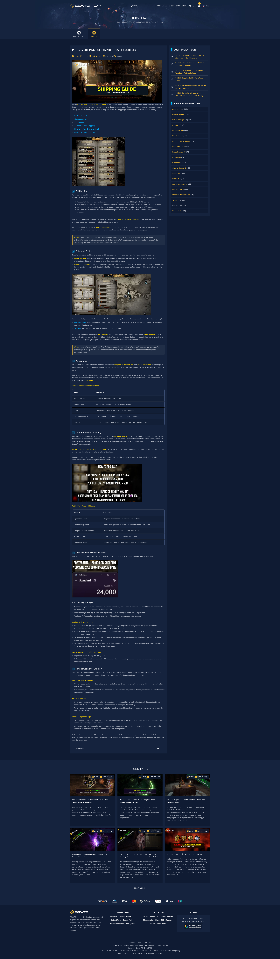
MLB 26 (175, 125)
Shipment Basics (80, 119)
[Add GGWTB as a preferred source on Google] (193, 926)
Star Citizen (176, 136)
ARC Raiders (177, 109)
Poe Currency (79, 36)
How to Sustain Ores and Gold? (86, 129)
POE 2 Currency (166, 920)
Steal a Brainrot (178, 147)
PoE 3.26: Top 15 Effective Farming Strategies (185, 854)
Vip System (130, 924)
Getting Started (80, 116)
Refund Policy (116, 920)
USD (207, 6)
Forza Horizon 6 (178, 152)
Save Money (181, 6)
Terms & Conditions (117, 924)
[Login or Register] (194, 5)
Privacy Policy (128, 920)
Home (118, 22)
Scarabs (77, 328)
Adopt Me (176, 173)
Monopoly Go (177, 130)
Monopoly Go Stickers (151, 920)
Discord (194, 921)
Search (134, 6)
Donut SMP (176, 211)
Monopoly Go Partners (165, 916)
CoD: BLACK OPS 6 (179, 184)
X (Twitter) (186, 921)
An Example (79, 122)
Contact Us (162, 6)
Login (185, 918)
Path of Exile (97, 56)
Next (159, 748)
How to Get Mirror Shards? (85, 132)
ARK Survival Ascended (181, 141)
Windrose (176, 200)
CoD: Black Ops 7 (179, 120)
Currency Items (80, 322)
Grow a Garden (178, 114)
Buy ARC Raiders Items (158, 924)
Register (192, 918)
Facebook (199, 918)
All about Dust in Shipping (84, 126)
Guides (94, 36)
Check (171, 6)
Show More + (140, 888)
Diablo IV (175, 179)
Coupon (122, 916)
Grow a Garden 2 (179, 168)
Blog (124, 22)
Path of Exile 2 (178, 189)
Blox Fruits (176, 157)
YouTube (201, 921)
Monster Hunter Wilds (181, 195)
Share (85, 56)
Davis (77, 56)
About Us (113, 916)
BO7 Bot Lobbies (149, 916)
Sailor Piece (176, 163)
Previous (80, 748)
